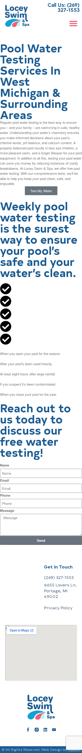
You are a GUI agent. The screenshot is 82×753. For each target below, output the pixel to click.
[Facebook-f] (28, 730)
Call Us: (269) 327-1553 (64, 7)
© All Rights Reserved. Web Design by (41, 749)
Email (4, 480)
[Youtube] (54, 730)
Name (4, 465)
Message (7, 510)
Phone (5, 495)
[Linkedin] (45, 730)
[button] (73, 23)
